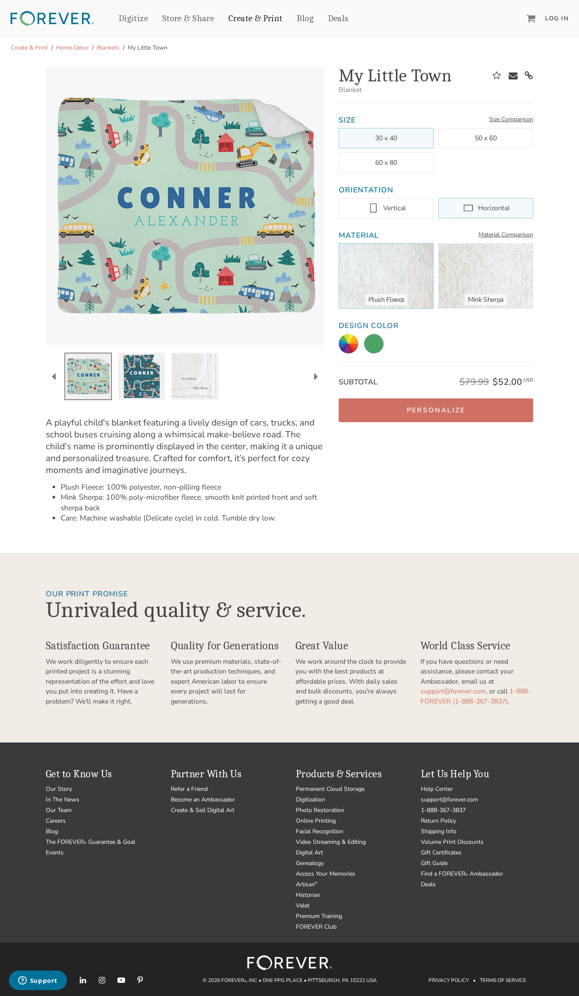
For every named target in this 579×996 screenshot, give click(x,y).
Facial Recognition (319, 831)
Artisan (306, 884)
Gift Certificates (441, 853)
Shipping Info (439, 831)
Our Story (59, 789)
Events (55, 853)
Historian (308, 895)
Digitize (133, 18)
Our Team (59, 810)
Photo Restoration (320, 810)
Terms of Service (503, 980)
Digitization (310, 800)
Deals (338, 18)
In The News (62, 800)
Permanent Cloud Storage (330, 789)
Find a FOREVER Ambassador (462, 874)
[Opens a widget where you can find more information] (37, 981)
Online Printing (316, 821)
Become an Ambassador (203, 800)
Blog (305, 18)
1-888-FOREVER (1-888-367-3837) (475, 696)
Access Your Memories (325, 874)
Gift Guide (434, 863)
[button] (436, 410)
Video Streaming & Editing (331, 842)
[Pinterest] (140, 980)
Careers (56, 821)
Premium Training (319, 916)
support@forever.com (453, 691)
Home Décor (72, 48)
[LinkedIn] (82, 980)
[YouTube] (121, 980)
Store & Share (188, 18)
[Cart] (531, 18)
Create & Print (255, 18)
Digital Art (309, 853)
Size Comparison (511, 119)
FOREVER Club (316, 927)
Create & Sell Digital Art (202, 810)
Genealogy (310, 863)
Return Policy (438, 821)
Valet (302, 905)
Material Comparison (506, 235)
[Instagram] (102, 980)
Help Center (437, 789)
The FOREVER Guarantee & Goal (90, 842)
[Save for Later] (497, 76)
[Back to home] (52, 18)
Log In (556, 18)
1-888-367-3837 (443, 810)
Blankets (108, 48)
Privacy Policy (449, 980)
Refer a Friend (189, 789)
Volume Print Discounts (452, 842)
